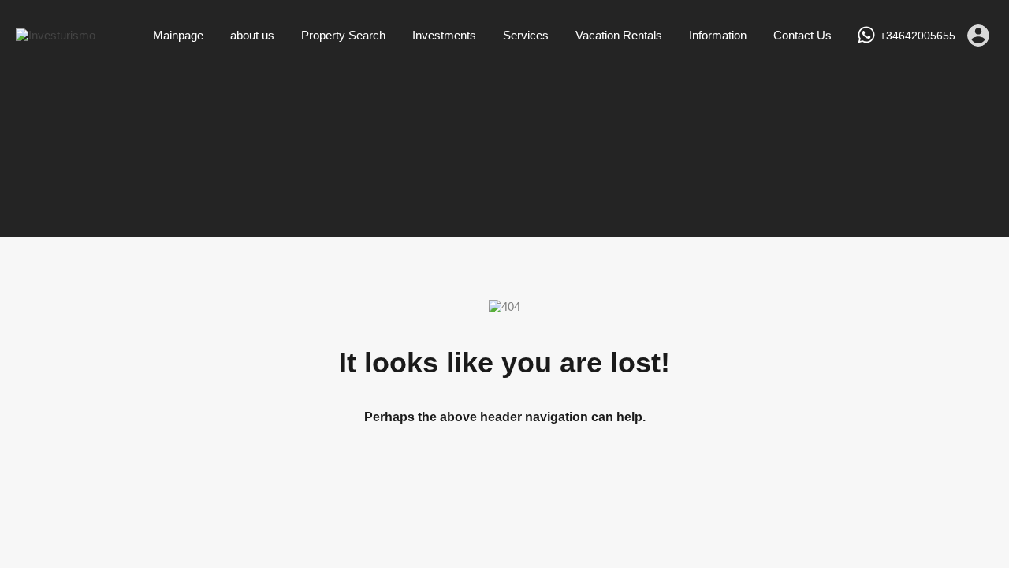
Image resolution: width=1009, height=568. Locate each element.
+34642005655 (917, 35)
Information (718, 35)
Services (526, 35)
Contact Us (802, 35)
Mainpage (178, 35)
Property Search (343, 35)
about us (252, 35)
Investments (444, 35)
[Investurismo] (55, 35)
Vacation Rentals (618, 35)
